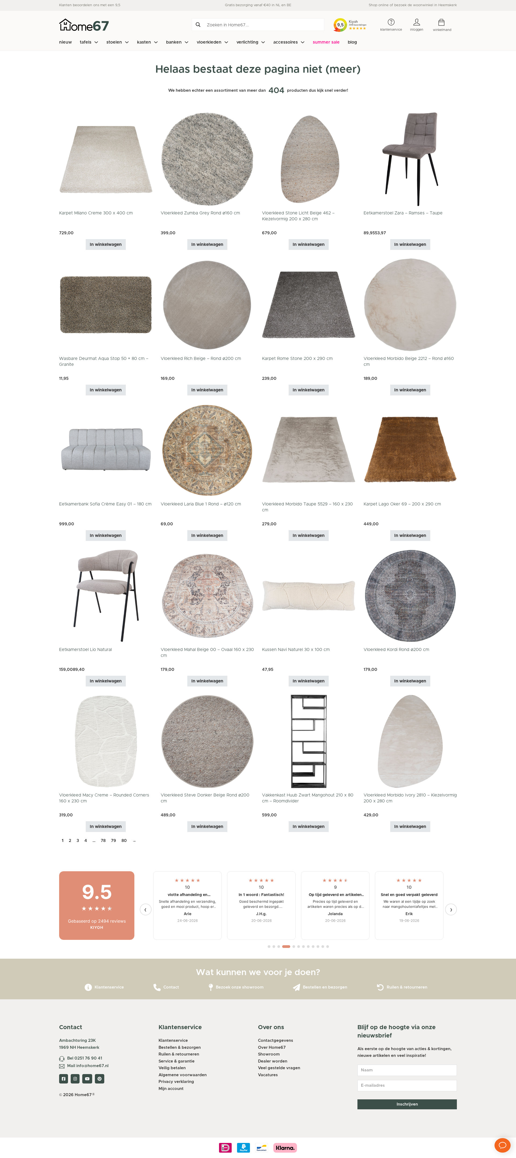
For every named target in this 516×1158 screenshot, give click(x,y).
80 (124, 841)
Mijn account (171, 1089)
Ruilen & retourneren (407, 987)
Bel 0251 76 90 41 (84, 1058)
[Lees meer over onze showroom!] (211, 987)
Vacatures (268, 1075)
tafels (85, 42)
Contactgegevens (275, 1041)
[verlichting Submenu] (263, 42)
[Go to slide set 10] (318, 946)
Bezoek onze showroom (240, 987)
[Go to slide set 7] (303, 946)
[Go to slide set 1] (269, 946)
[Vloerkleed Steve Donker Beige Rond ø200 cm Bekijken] (207, 741)
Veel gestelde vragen (279, 1068)
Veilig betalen (172, 1068)
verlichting (247, 42)
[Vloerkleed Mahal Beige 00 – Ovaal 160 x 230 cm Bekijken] (207, 596)
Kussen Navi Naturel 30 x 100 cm (296, 649)
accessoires (285, 42)
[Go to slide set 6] (298, 946)
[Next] (451, 909)
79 (113, 841)
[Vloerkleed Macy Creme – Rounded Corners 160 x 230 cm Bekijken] (106, 741)
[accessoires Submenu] (302, 42)
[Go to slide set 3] (278, 946)
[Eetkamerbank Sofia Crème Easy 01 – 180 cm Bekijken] (106, 450)
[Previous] (146, 909)
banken (174, 42)
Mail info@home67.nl (88, 1066)
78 (103, 841)
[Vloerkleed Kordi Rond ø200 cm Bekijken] (410, 596)
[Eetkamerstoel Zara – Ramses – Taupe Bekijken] (410, 159)
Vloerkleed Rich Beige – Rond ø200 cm (201, 358)
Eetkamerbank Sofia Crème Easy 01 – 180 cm (105, 504)
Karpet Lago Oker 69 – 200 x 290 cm (402, 504)
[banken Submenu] (186, 42)
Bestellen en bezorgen (325, 987)
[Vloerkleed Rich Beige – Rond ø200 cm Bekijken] (207, 305)
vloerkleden (209, 42)
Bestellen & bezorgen (180, 1048)
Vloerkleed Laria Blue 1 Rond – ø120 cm (201, 504)
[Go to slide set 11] (322, 946)
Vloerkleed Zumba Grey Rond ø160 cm (200, 213)
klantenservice (391, 29)
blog (352, 42)
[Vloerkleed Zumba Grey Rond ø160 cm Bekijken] (207, 159)
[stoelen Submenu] (127, 42)
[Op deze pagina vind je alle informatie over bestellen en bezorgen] (296, 987)
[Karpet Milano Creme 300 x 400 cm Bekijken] (106, 159)
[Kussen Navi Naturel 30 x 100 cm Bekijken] (309, 596)
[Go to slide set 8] (308, 946)
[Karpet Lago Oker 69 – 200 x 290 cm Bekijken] (410, 450)
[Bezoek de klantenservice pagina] (88, 987)
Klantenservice (109, 987)
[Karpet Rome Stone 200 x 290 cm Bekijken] (309, 305)
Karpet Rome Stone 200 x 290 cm (297, 358)
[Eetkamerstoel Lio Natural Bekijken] (106, 596)
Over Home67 (272, 1048)
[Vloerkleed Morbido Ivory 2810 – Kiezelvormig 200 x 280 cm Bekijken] (410, 741)
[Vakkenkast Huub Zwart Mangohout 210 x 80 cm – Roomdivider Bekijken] (309, 741)
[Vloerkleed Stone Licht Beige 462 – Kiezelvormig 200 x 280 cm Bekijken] (309, 159)
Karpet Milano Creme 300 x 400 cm (96, 213)
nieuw (65, 42)
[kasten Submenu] (156, 42)
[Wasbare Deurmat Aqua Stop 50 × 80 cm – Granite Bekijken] (106, 305)
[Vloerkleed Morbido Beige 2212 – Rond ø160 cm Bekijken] (410, 305)
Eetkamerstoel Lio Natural (85, 649)
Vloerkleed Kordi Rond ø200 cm (396, 649)
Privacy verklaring (176, 1082)
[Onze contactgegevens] (157, 987)
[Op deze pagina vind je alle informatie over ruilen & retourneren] (380, 987)
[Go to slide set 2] (274, 946)
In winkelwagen (106, 244)
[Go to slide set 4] (286, 946)
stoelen (114, 42)
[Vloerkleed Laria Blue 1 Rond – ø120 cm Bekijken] (207, 450)
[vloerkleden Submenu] (226, 42)
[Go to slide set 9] (313, 946)
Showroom (269, 1054)
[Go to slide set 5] (293, 946)
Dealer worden (272, 1061)
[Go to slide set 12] (327, 946)
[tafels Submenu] (96, 42)
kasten (144, 42)
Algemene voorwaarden (183, 1075)
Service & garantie (177, 1061)
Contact (171, 987)
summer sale (326, 42)
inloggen (416, 29)
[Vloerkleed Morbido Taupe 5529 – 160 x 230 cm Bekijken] (309, 450)
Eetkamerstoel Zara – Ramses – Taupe (403, 213)
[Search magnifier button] (198, 25)
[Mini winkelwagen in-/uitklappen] (445, 22)
